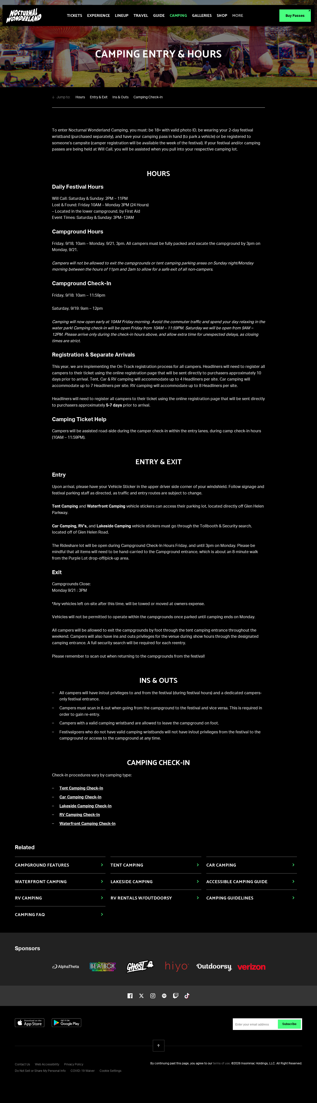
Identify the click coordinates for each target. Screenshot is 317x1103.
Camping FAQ (30, 915)
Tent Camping (126, 865)
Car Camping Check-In (80, 797)
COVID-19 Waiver (83, 1071)
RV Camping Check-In (79, 815)
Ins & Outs (120, 97)
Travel (140, 15)
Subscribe (289, 1024)
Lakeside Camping (131, 882)
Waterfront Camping (41, 882)
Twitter (141, 996)
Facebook (130, 996)
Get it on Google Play (66, 1022)
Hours (80, 97)
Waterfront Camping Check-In (87, 824)
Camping (178, 15)
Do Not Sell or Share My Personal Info (40, 1071)
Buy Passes (295, 16)
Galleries (202, 15)
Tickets (74, 15)
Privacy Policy (73, 1064)
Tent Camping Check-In (81, 789)
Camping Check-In (148, 97)
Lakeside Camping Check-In (85, 806)
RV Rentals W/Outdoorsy (141, 898)
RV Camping (28, 898)
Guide (159, 15)
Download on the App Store (29, 1022)
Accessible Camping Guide (236, 882)
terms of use (221, 1063)
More (237, 15)
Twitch (175, 996)
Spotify (164, 996)
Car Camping (221, 865)
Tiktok (187, 996)
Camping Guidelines (229, 898)
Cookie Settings (110, 1071)
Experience (98, 15)
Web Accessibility (47, 1064)
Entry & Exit (98, 97)
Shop (222, 15)
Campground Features (42, 865)
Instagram (153, 996)
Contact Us (22, 1064)
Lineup (122, 15)
